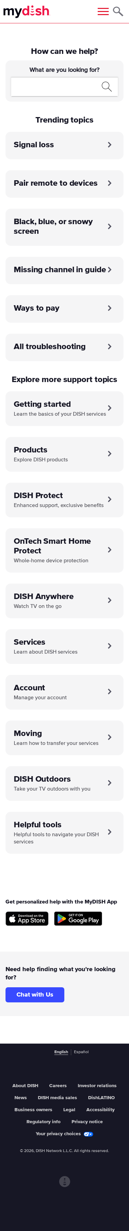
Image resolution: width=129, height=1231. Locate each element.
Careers (58, 1085)
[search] (56, 86)
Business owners (33, 1109)
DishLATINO (101, 1097)
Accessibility (100, 1109)
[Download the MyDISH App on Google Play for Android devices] (78, 919)
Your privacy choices (58, 1133)
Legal (69, 1109)
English (61, 1052)
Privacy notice (87, 1121)
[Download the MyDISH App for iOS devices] (27, 919)
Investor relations (97, 1085)
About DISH (25, 1085)
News (20, 1097)
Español (81, 1052)
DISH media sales (57, 1097)
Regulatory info (43, 1121)
